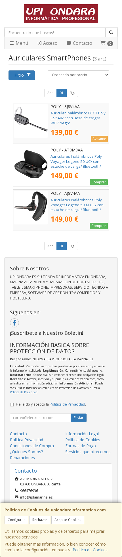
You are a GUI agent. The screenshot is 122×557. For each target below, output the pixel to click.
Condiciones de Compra (32, 445)
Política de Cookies (90, 549)
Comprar (98, 182)
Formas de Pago (80, 445)
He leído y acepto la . (51, 404)
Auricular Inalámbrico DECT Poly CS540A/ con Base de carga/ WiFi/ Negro (78, 117)
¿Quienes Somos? (26, 451)
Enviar (78, 417)
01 (62, 92)
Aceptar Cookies (67, 519)
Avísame (99, 138)
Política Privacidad (26, 439)
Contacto (82, 43)
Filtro (19, 75)
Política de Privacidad (23, 392)
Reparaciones (22, 457)
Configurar (16, 519)
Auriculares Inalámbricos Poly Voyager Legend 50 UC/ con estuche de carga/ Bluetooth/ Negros (76, 164)
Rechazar (39, 519)
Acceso (50, 43)
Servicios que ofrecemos (88, 451)
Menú (21, 43)
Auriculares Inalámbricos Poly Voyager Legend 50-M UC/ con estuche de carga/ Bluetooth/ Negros (77, 207)
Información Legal (82, 433)
